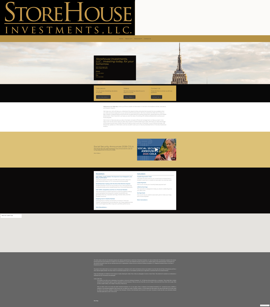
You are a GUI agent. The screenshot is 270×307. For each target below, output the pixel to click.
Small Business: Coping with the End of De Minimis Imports (113, 183)
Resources (137, 38)
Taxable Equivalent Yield (144, 176)
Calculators (141, 174)
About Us (128, 38)
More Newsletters (101, 207)
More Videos (97, 153)
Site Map (96, 300)
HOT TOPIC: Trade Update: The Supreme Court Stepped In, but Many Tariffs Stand (114, 177)
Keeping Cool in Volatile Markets (105, 198)
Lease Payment (141, 182)
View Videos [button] (129, 97)
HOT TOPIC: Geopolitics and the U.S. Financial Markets (111, 189)
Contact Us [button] (155, 97)
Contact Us (147, 38)
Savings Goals (141, 193)
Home (121, 38)
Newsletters (100, 174)
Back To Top (264, 305)
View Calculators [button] (103, 97)
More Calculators (142, 200)
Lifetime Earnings (142, 187)
